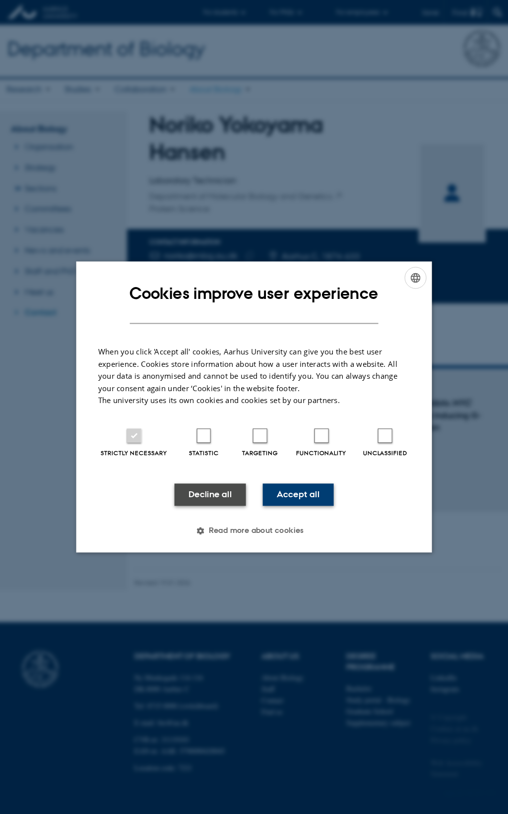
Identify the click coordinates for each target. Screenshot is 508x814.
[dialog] (254, 406)
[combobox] (415, 278)
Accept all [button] (298, 494)
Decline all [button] (210, 494)
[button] (254, 531)
